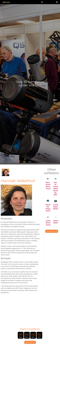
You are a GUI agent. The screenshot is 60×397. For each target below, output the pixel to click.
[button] (57, 2)
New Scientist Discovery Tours (50, 185)
